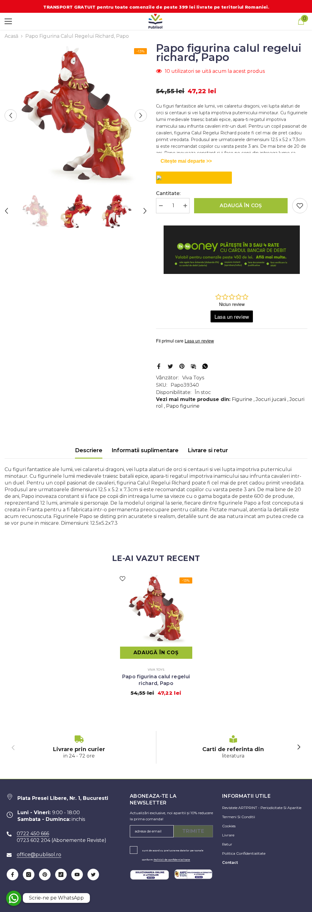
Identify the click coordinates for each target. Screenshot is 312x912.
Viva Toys (193, 378)
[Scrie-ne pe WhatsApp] (13, 898)
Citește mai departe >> (186, 161)
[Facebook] (158, 366)
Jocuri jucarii (271, 399)
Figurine (242, 399)
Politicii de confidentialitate (172, 859)
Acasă (11, 36)
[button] (11, 115)
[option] (76, 115)
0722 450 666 (33, 833)
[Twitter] (170, 366)
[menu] (8, 21)
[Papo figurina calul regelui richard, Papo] (156, 609)
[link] (79, 747)
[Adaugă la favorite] (299, 205)
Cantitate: (168, 193)
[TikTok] (61, 874)
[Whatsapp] (205, 366)
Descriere (88, 450)
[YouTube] (77, 874)
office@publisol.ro (39, 854)
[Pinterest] (182, 366)
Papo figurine (183, 406)
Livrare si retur (208, 450)
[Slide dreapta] (298, 747)
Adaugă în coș (241, 205)
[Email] (193, 366)
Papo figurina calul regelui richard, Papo (156, 680)
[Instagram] (28, 874)
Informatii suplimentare (145, 450)
